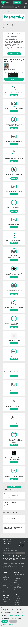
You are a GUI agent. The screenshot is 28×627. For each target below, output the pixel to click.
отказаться (13, 621)
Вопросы (16, 600)
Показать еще (14, 53)
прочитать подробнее (8, 624)
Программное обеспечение (7, 576)
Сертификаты (6, 599)
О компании (6, 597)
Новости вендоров (17, 577)
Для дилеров (17, 598)
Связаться (17, 2)
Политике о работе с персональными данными (14, 560)
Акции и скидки (18, 589)
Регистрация (19, 7)
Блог (15, 580)
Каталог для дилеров (6, 584)
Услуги (4, 591)
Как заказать (18, 602)
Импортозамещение (8, 581)
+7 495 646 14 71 (7, 545)
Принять (5, 621)
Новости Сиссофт (19, 574)
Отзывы (5, 603)
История (5, 601)
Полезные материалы (17, 586)
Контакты (17, 596)
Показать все (14, 486)
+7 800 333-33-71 (8, 543)
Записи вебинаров (17, 583)
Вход (18, 6)
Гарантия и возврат (17, 605)
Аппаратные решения (6, 588)
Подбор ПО (6, 579)
